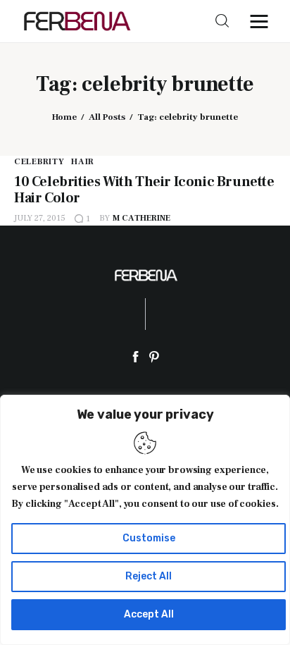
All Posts (107, 117)
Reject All (148, 576)
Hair (82, 161)
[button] (262, 21)
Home (64, 117)
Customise (148, 538)
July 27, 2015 (39, 218)
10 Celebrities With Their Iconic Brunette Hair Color (144, 190)
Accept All (149, 614)
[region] (145, 520)
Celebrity (39, 161)
